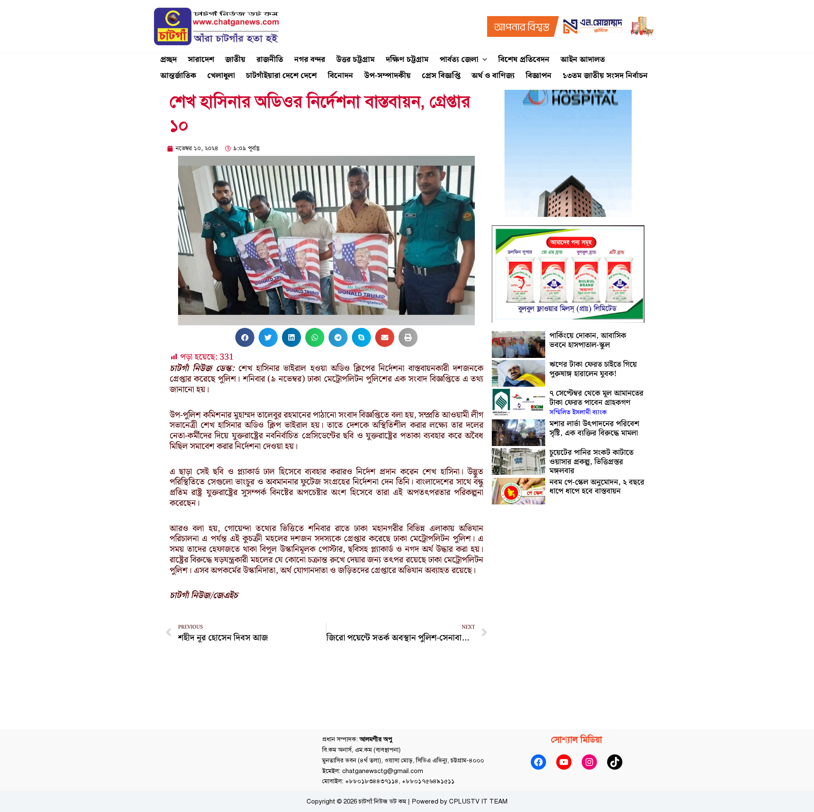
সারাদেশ (201, 59)
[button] (482, 59)
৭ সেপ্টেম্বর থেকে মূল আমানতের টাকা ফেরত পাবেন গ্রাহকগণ (596, 402)
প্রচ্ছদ (168, 59)
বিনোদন (340, 75)
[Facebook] (538, 762)
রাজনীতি (269, 59)
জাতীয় (235, 59)
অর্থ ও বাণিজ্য (493, 75)
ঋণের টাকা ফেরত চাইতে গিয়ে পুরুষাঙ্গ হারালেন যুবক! (593, 369)
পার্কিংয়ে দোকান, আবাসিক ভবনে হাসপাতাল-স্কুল (587, 340)
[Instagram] (589, 762)
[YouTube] (563, 762)
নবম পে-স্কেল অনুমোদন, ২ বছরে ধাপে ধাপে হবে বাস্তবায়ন (596, 487)
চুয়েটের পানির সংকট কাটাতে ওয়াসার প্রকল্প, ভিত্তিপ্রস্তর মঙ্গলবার (591, 461)
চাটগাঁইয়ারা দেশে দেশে (281, 75)
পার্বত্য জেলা (459, 59)
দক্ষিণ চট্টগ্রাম (407, 59)
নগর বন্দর (309, 59)
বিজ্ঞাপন (539, 75)
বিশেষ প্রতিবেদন (523, 59)
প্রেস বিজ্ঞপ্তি (441, 75)
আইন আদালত (582, 59)
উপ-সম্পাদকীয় (387, 75)
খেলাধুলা (221, 75)
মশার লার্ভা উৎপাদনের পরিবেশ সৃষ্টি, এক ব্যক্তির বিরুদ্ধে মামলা (594, 428)
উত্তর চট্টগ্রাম (355, 59)
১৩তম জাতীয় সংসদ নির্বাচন (605, 75)
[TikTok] (614, 762)
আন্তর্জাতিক (178, 75)
